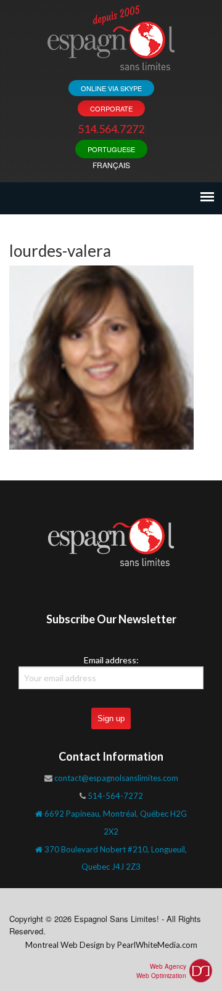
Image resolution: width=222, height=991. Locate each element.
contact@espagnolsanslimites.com (116, 778)
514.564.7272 (111, 129)
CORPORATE (111, 108)
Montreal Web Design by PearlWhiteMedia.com (111, 945)
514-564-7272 (115, 796)
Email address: (111, 660)
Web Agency (168, 966)
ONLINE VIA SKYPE (111, 88)
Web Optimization (161, 975)
